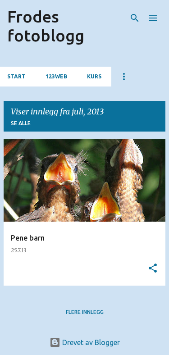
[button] (152, 269)
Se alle (21, 123)
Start (16, 76)
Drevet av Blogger (90, 342)
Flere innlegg (85, 312)
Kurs (94, 76)
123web (56, 76)
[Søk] (134, 18)
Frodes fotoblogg (45, 26)
